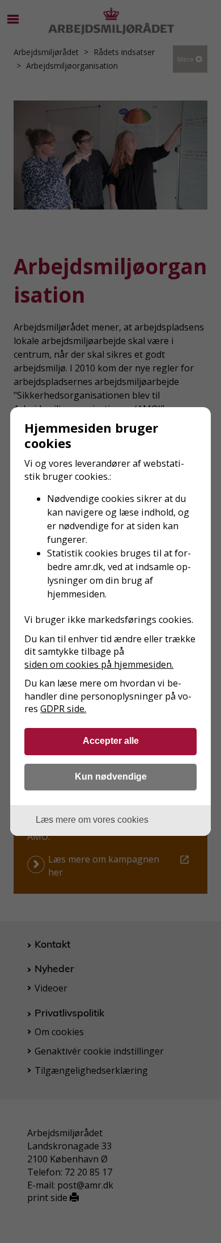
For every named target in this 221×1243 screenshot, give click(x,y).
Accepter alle (111, 740)
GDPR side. (63, 708)
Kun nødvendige (111, 776)
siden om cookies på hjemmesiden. (98, 664)
